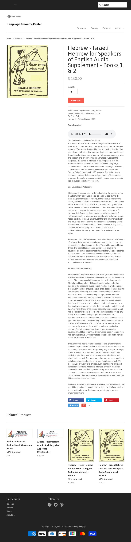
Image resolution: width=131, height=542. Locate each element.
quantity (71, 87)
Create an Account (26, 5)
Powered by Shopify (76, 527)
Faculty (94, 28)
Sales (106, 28)
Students (81, 28)
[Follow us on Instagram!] (62, 506)
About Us (119, 28)
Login (10, 5)
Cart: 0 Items (87, 5)
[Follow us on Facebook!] (50, 506)
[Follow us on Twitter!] (56, 506)
